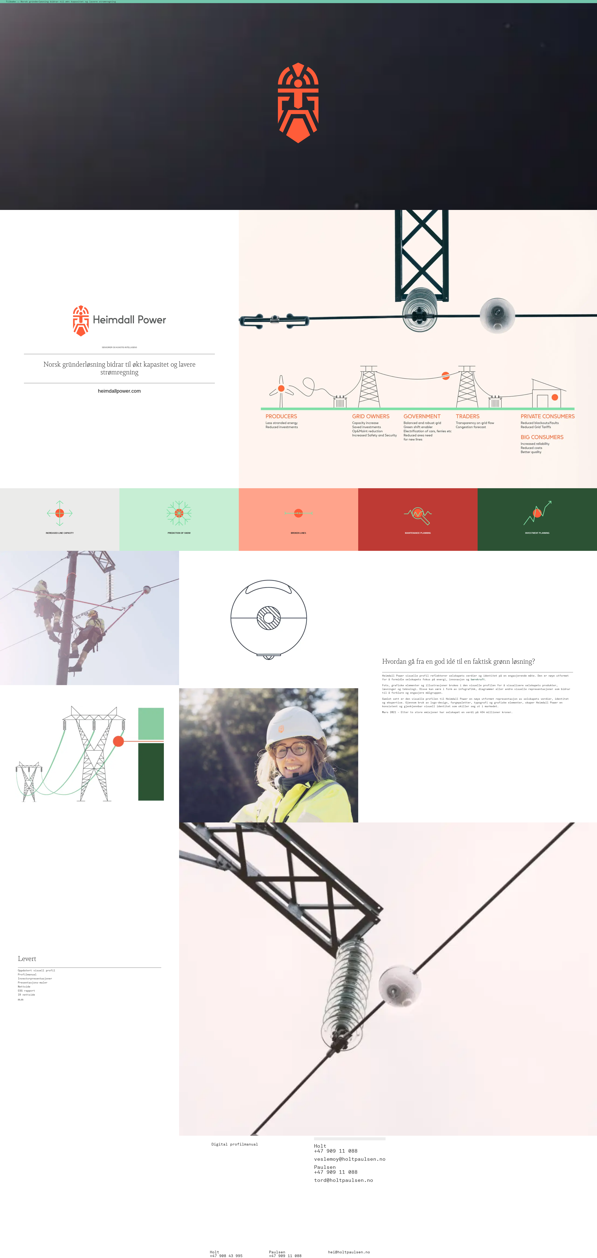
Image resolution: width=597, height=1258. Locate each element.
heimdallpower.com (119, 391)
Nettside (24, 986)
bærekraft (478, 679)
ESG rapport (26, 990)
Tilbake (11, 1)
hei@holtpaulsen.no (349, 1252)
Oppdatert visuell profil (36, 970)
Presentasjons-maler (32, 982)
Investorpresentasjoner (35, 978)
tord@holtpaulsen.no (343, 1180)
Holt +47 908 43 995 (226, 1254)
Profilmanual (27, 974)
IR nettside (26, 994)
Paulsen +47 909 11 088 (285, 1254)
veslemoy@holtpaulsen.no (350, 1159)
